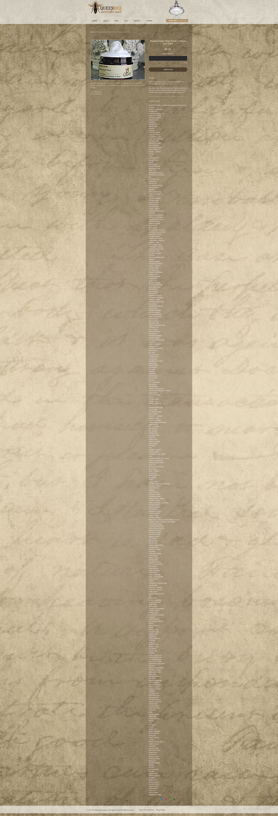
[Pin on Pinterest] (166, 799)
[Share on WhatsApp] (170, 799)
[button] (177, 11)
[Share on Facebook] (162, 799)
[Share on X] (174, 799)
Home (93, 32)
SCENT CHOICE (168, 54)
